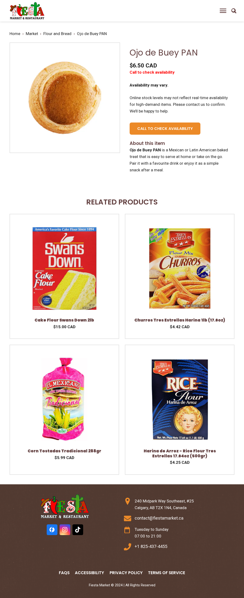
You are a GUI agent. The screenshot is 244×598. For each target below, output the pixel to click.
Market (32, 33)
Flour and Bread (57, 33)
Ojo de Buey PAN (92, 33)
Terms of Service (166, 573)
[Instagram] (65, 529)
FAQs (64, 573)
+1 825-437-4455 (151, 546)
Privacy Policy (126, 573)
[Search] (233, 10)
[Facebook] (52, 529)
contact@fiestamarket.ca (159, 518)
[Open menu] (223, 10)
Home (15, 33)
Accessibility (89, 573)
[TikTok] (77, 529)
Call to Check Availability (165, 128)
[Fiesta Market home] (27, 11)
